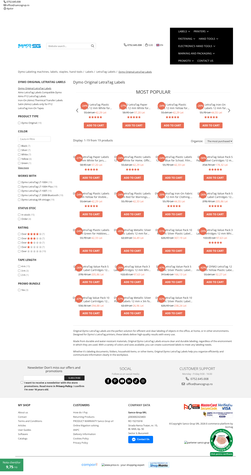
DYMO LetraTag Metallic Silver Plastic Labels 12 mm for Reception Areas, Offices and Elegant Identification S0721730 (132, 231)
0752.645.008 (13, 1)
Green (24, 163)
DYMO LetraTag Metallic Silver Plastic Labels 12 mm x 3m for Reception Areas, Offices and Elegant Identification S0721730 (132, 299)
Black (24, 145)
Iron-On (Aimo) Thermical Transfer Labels (40, 100)
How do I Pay (80, 412)
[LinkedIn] (129, 381)
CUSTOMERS (81, 405)
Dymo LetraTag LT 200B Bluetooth (40, 195)
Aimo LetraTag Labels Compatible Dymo (40, 92)
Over (24, 234)
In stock (25, 214)
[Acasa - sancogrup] (29, 46)
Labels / (90, 71)
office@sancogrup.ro (17, 5)
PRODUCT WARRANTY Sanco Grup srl (93, 421)
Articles (22, 425)
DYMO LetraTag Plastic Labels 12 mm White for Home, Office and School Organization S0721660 (95, 106)
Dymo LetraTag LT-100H (34, 182)
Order (24, 219)
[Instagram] (143, 381)
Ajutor (9, 8)
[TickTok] (136, 381)
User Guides (24, 429)
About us (23, 412)
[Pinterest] (115, 381)
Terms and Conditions (30, 421)
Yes (23, 290)
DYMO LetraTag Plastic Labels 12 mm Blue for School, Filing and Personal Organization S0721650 (174, 158)
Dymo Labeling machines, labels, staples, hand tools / (51, 71)
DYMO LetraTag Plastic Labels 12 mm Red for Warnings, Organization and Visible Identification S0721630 (132, 195)
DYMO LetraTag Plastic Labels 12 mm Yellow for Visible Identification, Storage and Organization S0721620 (172, 106)
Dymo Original (29, 122)
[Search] (92, 46)
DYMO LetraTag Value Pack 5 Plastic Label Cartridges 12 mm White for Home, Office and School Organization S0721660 (215, 195)
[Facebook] (108, 381)
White (24, 154)
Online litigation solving (86, 425)
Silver (24, 150)
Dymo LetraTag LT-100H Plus (37, 186)
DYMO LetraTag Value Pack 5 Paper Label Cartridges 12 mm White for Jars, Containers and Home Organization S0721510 (215, 158)
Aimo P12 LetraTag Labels (32, 96)
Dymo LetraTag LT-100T (34, 190)
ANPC (76, 429)
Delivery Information (84, 434)
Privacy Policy (64, 386)
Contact (22, 416)
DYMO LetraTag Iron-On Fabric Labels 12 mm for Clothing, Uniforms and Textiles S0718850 (211, 106)
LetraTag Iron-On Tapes (31, 108)
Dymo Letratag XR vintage (35, 199)
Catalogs (22, 438)
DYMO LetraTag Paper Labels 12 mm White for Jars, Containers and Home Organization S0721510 (133, 106)
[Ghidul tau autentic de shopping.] (89, 465)
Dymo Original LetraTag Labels (34, 88)
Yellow (24, 158)
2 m (23, 275)
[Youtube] (122, 381)
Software (23, 434)
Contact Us (205, 60)
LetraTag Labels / (107, 71)
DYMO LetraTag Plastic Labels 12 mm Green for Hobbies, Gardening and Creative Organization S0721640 (91, 231)
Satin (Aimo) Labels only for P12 (35, 104)
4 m (23, 266)
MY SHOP (24, 405)
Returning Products (83, 416)
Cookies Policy (81, 438)
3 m (23, 270)
